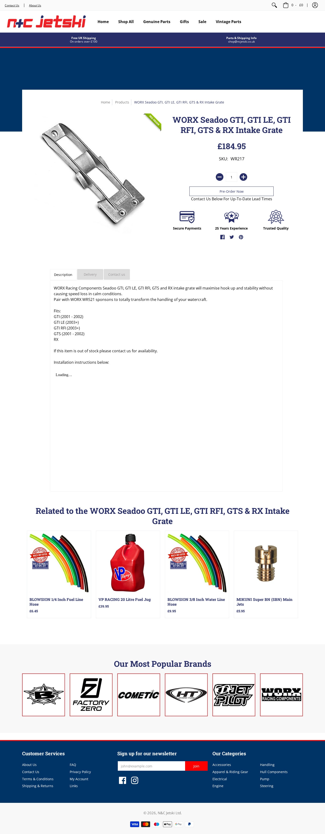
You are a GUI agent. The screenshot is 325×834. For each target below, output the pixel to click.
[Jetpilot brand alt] (233, 694)
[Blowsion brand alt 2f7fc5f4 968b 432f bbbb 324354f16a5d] (43, 694)
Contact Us (12, 5)
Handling (267, 764)
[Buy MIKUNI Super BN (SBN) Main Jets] (265, 562)
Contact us (116, 274)
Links (74, 786)
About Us (35, 5)
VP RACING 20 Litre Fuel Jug (124, 599)
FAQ (73, 764)
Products (122, 102)
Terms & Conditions (38, 779)
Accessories (221, 764)
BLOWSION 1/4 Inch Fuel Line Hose (56, 602)
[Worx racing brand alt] (281, 694)
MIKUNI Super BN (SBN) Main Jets (264, 602)
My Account (79, 779)
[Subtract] (219, 177)
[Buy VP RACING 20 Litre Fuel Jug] (128, 562)
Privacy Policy (80, 772)
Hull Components (274, 772)
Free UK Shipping (83, 38)
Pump (264, 779)
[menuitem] (274, 5)
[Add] (243, 177)
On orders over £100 (83, 41)
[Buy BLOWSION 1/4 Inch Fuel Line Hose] (59, 562)
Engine (217, 786)
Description (63, 274)
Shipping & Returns (37, 786)
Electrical (219, 779)
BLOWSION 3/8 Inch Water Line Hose (196, 602)
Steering (266, 786)
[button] (315, 5)
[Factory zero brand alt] (91, 694)
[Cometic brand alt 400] (138, 694)
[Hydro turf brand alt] (186, 694)
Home (105, 102)
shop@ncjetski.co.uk (241, 41)
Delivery (90, 274)
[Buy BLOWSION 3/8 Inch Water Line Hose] (197, 562)
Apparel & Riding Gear (230, 772)
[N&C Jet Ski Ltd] (46, 21)
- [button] (297, 5)
